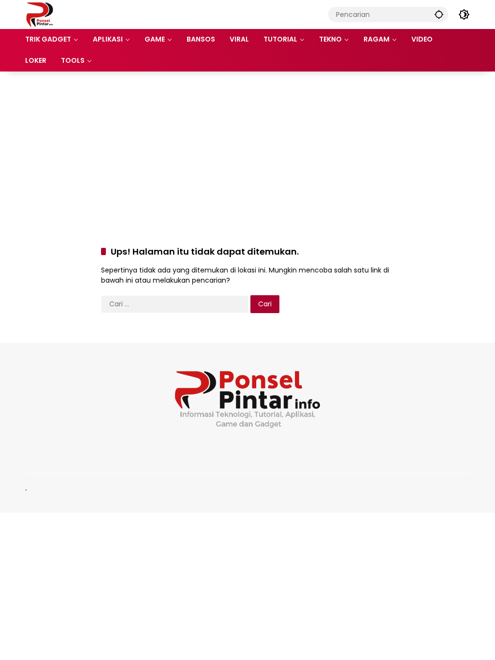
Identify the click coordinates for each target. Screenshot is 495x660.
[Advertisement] (247, 148)
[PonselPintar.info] (39, 14)
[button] (439, 14)
